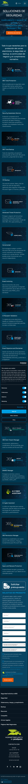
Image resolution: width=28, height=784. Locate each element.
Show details (20, 407)
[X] (11, 767)
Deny (14, 419)
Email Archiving (7, 281)
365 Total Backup (8, 149)
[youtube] (17, 767)
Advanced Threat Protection (11, 212)
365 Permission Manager (10, 535)
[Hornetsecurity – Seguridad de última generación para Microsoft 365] (5, 3)
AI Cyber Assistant (8, 503)
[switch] (24, 392)
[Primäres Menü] (25, 3)
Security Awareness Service (11, 113)
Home (2, 38)
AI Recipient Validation (9, 316)
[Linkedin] (14, 767)
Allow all (14, 411)
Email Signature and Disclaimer (12, 348)
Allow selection (14, 415)
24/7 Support (4, 779)
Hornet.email (6, 245)
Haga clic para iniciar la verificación (14, 673)
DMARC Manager (7, 470)
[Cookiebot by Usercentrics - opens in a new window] (20, 363)
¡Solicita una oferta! (14, 33)
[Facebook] (8, 767)
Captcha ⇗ (7, 675)
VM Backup (6, 180)
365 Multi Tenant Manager (10, 440)
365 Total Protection (9, 80)
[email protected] (14, 755)
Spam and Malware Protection (12, 566)
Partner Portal (7, 781)
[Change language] (18, 3)
